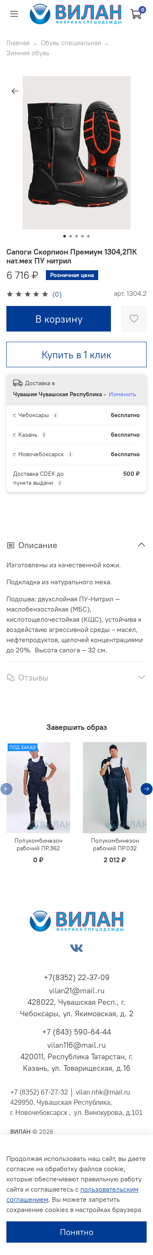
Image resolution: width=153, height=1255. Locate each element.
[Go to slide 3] (76, 236)
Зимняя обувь (27, 53)
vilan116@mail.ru (76, 1045)
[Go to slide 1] (64, 236)
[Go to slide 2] (70, 236)
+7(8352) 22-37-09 (77, 977)
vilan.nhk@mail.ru (103, 1092)
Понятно (77, 1231)
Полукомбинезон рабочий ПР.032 (115, 844)
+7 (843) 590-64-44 (76, 1032)
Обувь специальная (71, 42)
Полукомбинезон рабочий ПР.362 (38, 844)
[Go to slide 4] (82, 236)
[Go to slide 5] (88, 236)
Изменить (122, 394)
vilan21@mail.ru (77, 990)
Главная (18, 42)
